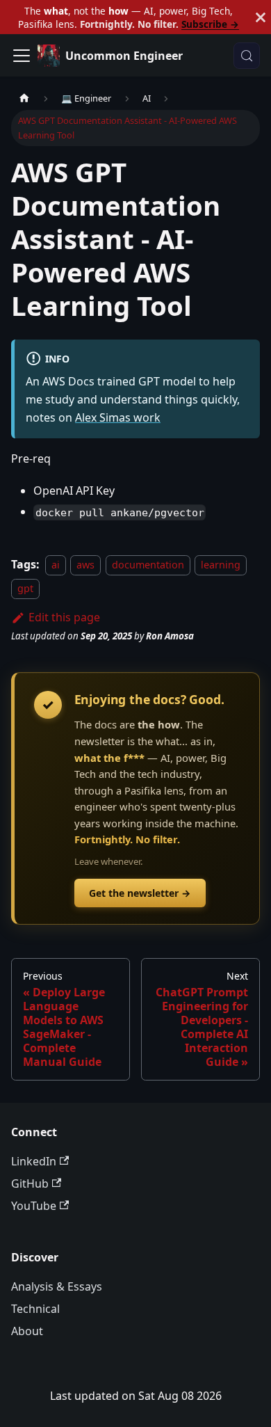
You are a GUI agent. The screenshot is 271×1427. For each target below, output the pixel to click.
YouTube (33, 1205)
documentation (148, 564)
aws (85, 564)
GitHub (30, 1183)
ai (55, 564)
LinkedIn (33, 1161)
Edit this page (64, 617)
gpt (25, 588)
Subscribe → (210, 24)
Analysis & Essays (56, 1286)
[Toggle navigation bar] (21, 55)
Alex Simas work (118, 417)
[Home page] (24, 98)
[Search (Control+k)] (246, 55)
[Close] (260, 17)
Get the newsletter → (139, 893)
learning (220, 564)
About (27, 1331)
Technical (35, 1308)
